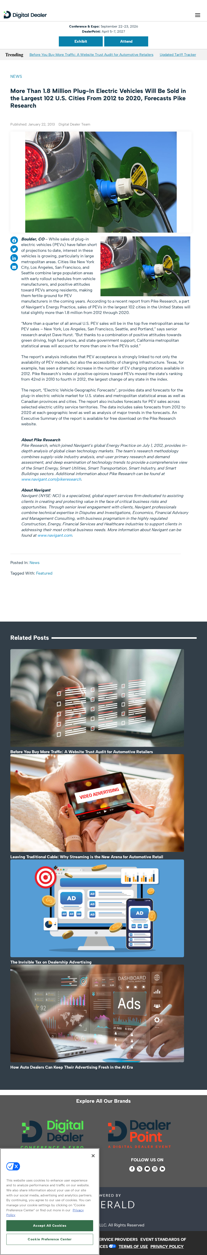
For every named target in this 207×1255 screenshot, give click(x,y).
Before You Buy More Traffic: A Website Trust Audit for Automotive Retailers (91, 55)
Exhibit (80, 41)
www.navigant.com (54, 535)
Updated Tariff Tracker (178, 55)
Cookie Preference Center (50, 1239)
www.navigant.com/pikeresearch (51, 479)
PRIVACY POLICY (167, 1246)
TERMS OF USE (133, 1246)
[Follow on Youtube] (147, 1169)
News (16, 76)
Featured (44, 573)
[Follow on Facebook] (132, 1169)
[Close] (93, 1155)
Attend (126, 41)
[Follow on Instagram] (155, 1169)
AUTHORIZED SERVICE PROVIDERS (103, 1239)
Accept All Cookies (49, 1225)
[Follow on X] (139, 1169)
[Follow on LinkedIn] (162, 1169)
